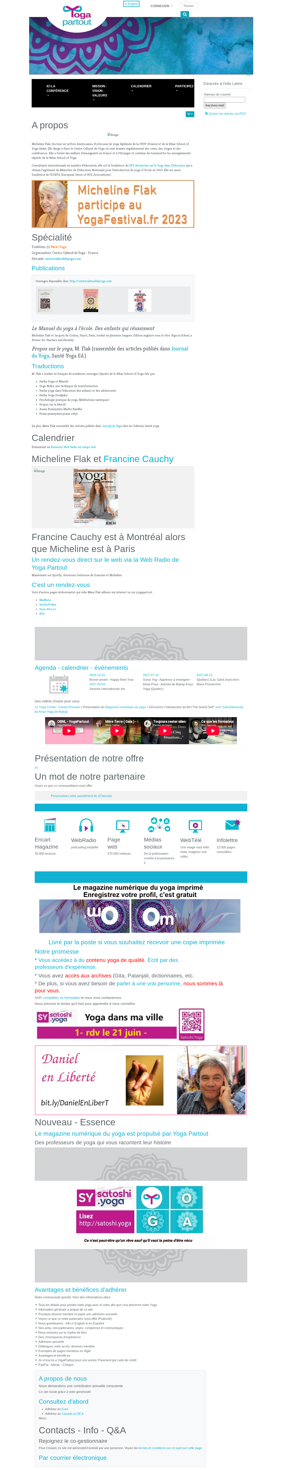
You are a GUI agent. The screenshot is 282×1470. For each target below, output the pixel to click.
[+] (36, 767)
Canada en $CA (73, 1413)
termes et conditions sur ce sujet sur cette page (170, 1448)
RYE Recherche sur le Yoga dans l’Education (157, 165)
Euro (65, 1409)
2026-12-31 (97, 675)
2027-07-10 (151, 675)
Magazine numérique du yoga (125, 707)
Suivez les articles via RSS (227, 113)
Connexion (160, 6)
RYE (42, 614)
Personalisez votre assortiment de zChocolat (81, 796)
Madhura (45, 600)
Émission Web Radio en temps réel (73, 447)
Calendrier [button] (141, 86)
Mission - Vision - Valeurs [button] (99, 91)
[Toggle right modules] (248, 74)
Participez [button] (184, 86)
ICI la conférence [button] (58, 88)
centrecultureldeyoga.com (63, 259)
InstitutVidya (47, 604)
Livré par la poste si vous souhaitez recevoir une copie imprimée (137, 942)
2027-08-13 (204, 675)
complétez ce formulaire (61, 998)
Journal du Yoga (112, 426)
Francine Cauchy (139, 459)
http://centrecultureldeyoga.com (91, 281)
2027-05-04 (97, 684)
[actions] (190, 114)
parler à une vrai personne (148, 983)
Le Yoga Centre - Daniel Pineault (57, 707)
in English (131, 3)
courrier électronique (78, 1457)
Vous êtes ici (47, 609)
